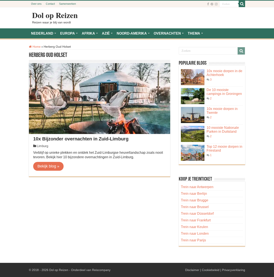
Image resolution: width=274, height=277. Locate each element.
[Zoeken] (242, 4)
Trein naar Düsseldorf (197, 213)
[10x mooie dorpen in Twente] (192, 115)
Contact (50, 3)
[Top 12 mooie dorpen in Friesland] (192, 153)
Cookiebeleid (210, 270)
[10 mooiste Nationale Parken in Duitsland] (192, 134)
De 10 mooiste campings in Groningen (224, 92)
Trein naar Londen (195, 233)
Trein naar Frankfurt (196, 220)
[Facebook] (208, 4)
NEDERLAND (42, 33)
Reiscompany (101, 270)
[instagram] (216, 4)
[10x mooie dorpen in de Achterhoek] (192, 77)
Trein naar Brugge (194, 200)
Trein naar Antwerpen (197, 187)
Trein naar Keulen (194, 227)
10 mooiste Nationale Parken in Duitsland (223, 129)
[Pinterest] (212, 4)
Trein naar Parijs (193, 240)
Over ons (36, 3)
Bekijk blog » (48, 166)
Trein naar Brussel (195, 207)
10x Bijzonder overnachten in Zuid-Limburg (80, 139)
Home (36, 46)
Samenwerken (67, 3)
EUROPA (67, 33)
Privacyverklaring (233, 270)
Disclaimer (192, 270)
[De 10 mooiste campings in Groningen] (192, 96)
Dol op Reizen (55, 15)
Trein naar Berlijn (194, 193)
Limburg (42, 146)
